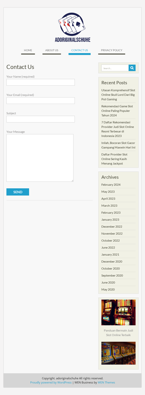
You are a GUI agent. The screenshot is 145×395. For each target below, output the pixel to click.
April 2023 (108, 198)
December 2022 (111, 226)
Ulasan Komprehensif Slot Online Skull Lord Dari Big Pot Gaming (118, 94)
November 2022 (112, 233)
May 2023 (108, 191)
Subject (11, 113)
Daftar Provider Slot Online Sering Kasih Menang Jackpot (114, 158)
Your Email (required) (20, 95)
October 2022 (110, 240)
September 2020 (112, 275)
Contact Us (79, 50)
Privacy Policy (111, 50)
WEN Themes (106, 382)
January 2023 (110, 219)
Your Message (15, 131)
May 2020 (108, 289)
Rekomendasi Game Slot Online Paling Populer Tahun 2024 (117, 110)
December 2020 (111, 261)
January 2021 (110, 254)
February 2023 (110, 212)
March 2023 (109, 205)
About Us (51, 50)
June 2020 (108, 282)
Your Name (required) (20, 76)
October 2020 (110, 268)
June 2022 (108, 247)
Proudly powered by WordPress (51, 382)
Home (28, 50)
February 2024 (110, 184)
